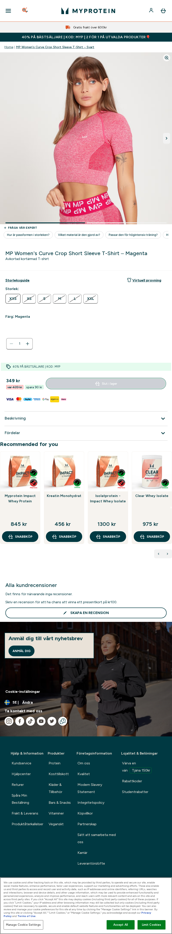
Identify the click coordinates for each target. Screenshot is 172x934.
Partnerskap (87, 824)
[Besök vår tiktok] (30, 721)
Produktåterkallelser (27, 824)
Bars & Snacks (60, 802)
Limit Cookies (151, 924)
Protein (54, 763)
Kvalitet (83, 774)
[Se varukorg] (163, 10)
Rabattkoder (132, 781)
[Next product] (167, 553)
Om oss (83, 763)
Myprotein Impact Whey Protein (20, 498)
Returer (18, 785)
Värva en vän (136, 766)
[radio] (13, 299)
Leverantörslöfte (91, 863)
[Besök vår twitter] (51, 721)
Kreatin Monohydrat (64, 496)
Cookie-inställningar (22, 691)
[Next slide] (171, 507)
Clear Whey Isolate (152, 496)
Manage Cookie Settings (23, 924)
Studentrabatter (135, 792)
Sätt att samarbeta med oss (96, 838)
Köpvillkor (85, 813)
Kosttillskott (59, 774)
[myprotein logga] (88, 10)
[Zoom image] (166, 57)
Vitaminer (56, 813)
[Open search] (25, 10)
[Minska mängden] (11, 343)
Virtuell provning (146, 280)
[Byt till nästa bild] (166, 138)
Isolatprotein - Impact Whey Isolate (108, 498)
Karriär (82, 853)
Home (8, 47)
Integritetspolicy (90, 802)
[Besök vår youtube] (41, 721)
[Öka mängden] (27, 343)
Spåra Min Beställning (20, 798)
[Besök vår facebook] (19, 721)
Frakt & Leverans (25, 813)
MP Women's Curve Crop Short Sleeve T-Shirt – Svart (55, 47)
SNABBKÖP (23, 536)
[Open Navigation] (8, 10)
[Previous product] (158, 553)
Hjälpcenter (21, 774)
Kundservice (21, 763)
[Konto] (152, 11)
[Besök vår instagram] (8, 721)
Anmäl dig (21, 651)
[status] (19, 343)
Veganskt (56, 824)
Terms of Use (26, 916)
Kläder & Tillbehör (55, 788)
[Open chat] (62, 721)
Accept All (120, 924)
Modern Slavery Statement (89, 788)
